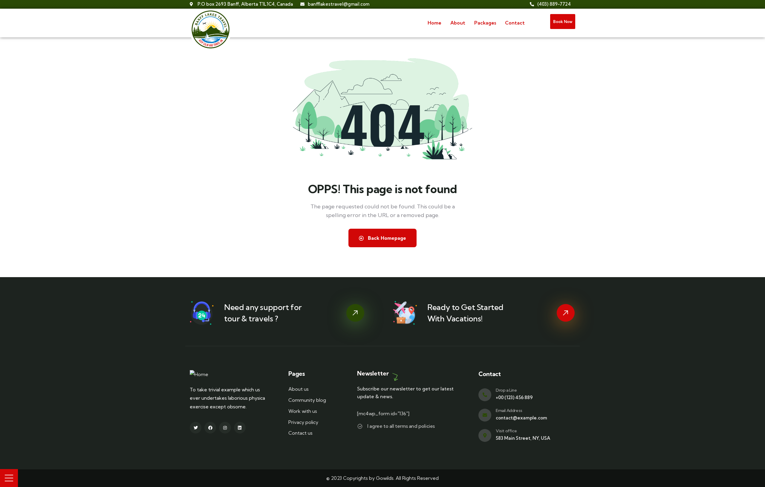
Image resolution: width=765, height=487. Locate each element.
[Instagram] (225, 427)
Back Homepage (386, 238)
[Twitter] (195, 427)
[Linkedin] (240, 427)
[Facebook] (210, 427)
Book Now (562, 21)
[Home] (211, 30)
